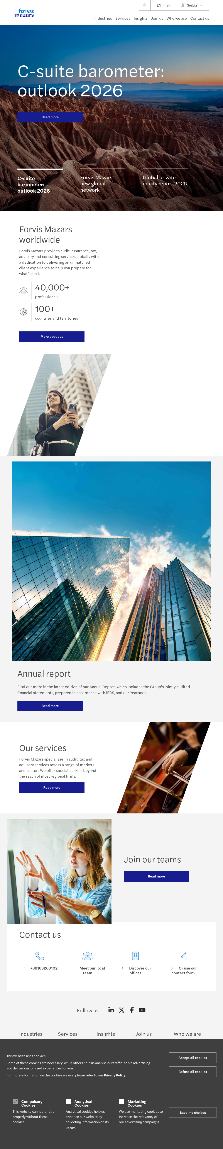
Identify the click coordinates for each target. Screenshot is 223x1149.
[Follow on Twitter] (121, 1010)
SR (168, 5)
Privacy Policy (114, 1075)
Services (122, 18)
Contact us (199, 18)
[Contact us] (40, 963)
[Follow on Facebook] (132, 1010)
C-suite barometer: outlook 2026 (90, 79)
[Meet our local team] (88, 963)
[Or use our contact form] (183, 963)
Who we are (177, 18)
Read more (50, 116)
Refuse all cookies (193, 1071)
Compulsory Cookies (31, 1103)
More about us (52, 336)
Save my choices (193, 1112)
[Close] (218, 16)
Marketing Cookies (137, 1103)
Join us (157, 18)
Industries (103, 18)
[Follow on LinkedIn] (111, 1010)
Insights (140, 18)
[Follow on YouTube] (142, 1010)
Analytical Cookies (83, 1103)
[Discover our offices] (135, 963)
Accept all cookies (193, 1057)
